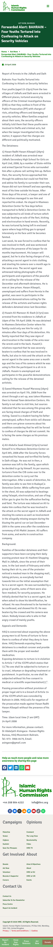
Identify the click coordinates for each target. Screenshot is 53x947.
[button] (48, 6)
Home (4, 52)
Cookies (34, 931)
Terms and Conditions (20, 931)
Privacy (6, 931)
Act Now (22, 23)
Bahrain (31, 23)
